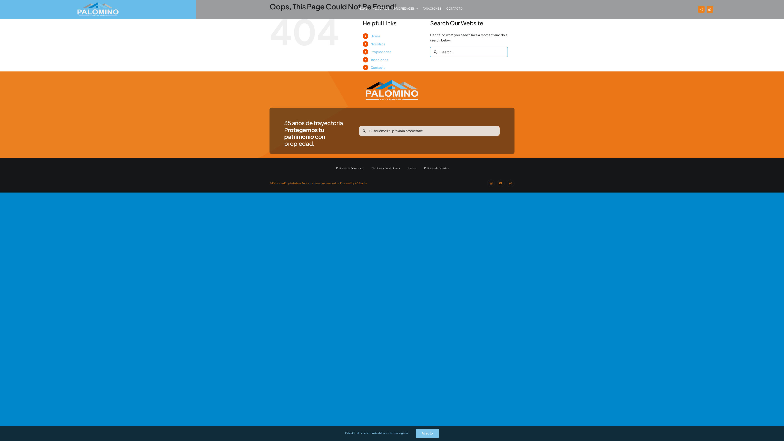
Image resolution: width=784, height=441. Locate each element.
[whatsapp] (710, 9)
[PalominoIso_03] (98, 4)
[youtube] (501, 183)
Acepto (427, 433)
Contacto (378, 67)
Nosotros (378, 44)
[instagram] (701, 9)
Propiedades (381, 52)
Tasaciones (379, 60)
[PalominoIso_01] (392, 81)
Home (375, 36)
